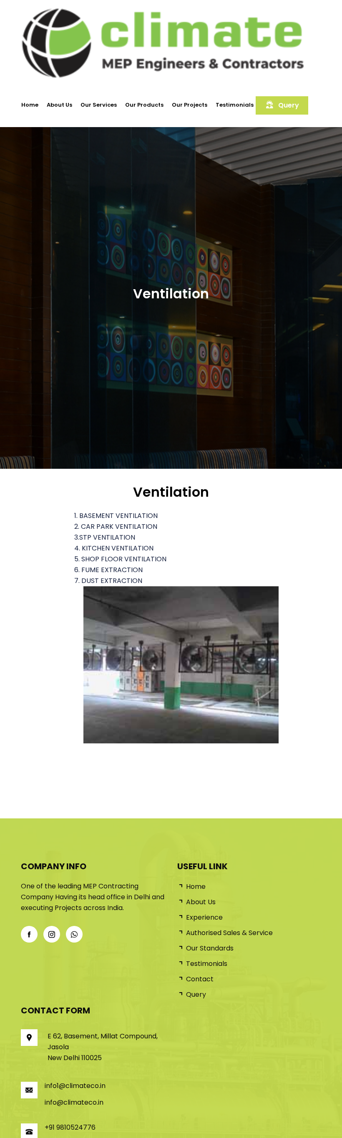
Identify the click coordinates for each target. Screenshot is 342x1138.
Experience (204, 917)
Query (288, 105)
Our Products (144, 105)
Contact (200, 979)
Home (29, 105)
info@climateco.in (74, 1102)
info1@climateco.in (75, 1085)
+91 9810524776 (70, 1127)
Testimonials (235, 105)
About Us (59, 105)
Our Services (98, 105)
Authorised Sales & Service (229, 933)
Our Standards (210, 948)
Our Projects (189, 105)
